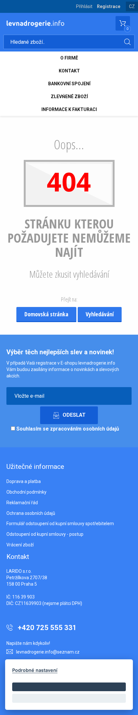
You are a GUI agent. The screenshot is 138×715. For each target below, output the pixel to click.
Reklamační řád (22, 502)
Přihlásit (84, 6)
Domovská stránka (46, 314)
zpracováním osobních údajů (84, 429)
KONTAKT (69, 70)
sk (132, 11)
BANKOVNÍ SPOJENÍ (69, 83)
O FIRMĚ (69, 57)
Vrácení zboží (20, 544)
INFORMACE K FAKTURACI (69, 109)
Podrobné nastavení (34, 670)
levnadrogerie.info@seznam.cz (48, 652)
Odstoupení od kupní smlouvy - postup (44, 534)
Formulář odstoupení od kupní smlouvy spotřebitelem (60, 523)
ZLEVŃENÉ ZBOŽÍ (69, 96)
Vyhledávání (100, 314)
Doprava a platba (23, 481)
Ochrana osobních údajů (30, 513)
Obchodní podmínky (26, 492)
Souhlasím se (67, 429)
